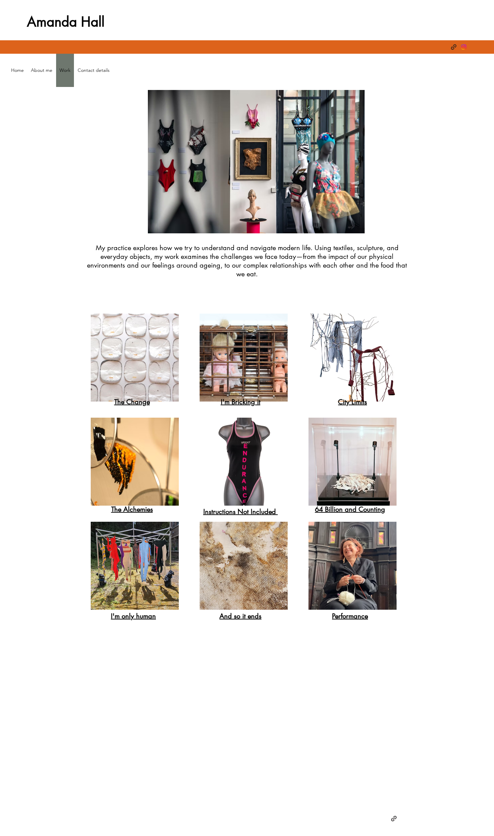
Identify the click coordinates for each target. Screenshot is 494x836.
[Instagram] (463, 47)
